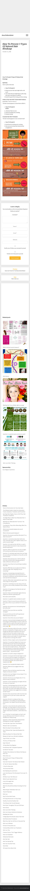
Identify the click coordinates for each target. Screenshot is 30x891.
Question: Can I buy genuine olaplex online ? (13, 664)
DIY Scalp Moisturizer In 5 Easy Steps (12, 798)
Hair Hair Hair (6, 839)
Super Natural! (6, 743)
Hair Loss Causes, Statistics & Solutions (12, 812)
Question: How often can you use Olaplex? (13, 617)
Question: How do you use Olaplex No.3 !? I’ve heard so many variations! (14, 678)
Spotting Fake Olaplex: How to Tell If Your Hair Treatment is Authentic (14, 514)
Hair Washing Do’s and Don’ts (10, 770)
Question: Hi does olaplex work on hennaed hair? (14, 640)
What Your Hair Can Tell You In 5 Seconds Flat (14, 821)
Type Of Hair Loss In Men (9, 738)
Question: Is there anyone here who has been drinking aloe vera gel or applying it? (14, 720)
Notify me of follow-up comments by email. (15, 248)
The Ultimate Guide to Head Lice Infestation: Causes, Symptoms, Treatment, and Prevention (14, 511)
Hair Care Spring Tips (8, 841)
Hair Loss (5, 794)
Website (15, 239)
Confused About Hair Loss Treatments (12, 827)
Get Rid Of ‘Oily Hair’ (8, 749)
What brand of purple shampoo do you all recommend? (13, 530)
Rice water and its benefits (9, 596)
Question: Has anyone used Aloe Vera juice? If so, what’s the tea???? (15, 536)
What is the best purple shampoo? (11, 347)
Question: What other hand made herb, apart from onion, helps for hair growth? (15, 580)
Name (15, 226)
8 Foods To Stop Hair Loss (9, 825)
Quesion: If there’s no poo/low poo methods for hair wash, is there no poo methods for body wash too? (15, 602)
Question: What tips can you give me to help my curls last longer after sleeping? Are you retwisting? (14, 569)
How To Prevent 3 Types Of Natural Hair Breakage (13, 758)
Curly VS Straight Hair (8, 781)
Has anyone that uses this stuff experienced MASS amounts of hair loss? (13, 614)
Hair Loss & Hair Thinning (9, 463)
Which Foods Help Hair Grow (10, 779)
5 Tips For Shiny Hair (8, 766)
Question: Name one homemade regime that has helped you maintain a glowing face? (14, 593)
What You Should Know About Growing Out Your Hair (14, 786)
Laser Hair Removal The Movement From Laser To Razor (15, 773)
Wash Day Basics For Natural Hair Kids (12, 734)
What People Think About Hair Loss (11, 789)
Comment (15, 214)
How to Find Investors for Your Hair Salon (13, 508)
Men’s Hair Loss (7, 755)
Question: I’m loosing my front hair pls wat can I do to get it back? (14, 589)
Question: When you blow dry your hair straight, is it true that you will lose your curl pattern (14, 550)
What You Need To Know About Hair (11, 728)
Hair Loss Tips (6, 830)
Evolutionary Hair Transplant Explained (12, 747)
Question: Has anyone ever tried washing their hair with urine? (14, 607)
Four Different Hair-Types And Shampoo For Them (13, 731)
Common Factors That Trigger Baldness (12, 832)
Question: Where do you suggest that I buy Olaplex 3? (13, 667)
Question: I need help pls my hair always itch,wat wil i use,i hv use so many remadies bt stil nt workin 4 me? (15, 585)
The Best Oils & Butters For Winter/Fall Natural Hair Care (14, 752)
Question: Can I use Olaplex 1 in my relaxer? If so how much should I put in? (15, 674)
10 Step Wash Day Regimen (9, 745)
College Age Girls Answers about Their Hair (13, 816)
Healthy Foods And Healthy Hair (10, 801)
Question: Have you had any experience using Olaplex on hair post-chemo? (14, 671)
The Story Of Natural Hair (9, 740)
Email (15, 233)
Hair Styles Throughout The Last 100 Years (13, 805)
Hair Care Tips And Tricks (9, 843)
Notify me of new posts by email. (15, 253)
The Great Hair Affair (8, 768)
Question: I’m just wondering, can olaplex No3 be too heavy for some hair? (14, 682)
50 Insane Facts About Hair (9, 848)
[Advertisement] (15, 16)
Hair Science (6, 376)
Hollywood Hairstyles (8, 836)
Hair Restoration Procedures (10, 818)
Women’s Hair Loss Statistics (10, 725)
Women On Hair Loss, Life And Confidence (13, 736)
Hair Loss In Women (8, 823)
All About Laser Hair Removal (10, 776)
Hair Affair (5, 845)
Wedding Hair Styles (8, 814)
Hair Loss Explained (7, 834)
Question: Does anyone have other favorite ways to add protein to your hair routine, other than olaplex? (15, 695)
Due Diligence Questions (9, 469)
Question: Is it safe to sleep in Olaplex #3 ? (13, 653)
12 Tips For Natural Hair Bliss (10, 764)
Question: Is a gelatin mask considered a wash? (14, 434)
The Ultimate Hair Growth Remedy (11, 803)
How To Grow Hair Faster (9, 796)
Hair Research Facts (8, 783)
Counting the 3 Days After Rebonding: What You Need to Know (14, 526)
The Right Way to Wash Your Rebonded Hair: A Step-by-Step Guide (14, 518)
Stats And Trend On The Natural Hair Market (13, 761)
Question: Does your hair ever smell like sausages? (12, 611)
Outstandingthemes (24, 888)
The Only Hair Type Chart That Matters (12, 723)
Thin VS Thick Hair (7, 791)
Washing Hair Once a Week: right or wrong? (13, 405)
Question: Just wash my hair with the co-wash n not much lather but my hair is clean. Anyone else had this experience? (14, 546)
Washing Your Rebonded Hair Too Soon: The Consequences (13, 522)
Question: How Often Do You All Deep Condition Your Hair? (15, 564)
